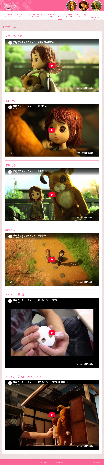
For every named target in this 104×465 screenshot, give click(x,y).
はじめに (8, 16)
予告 (60, 16)
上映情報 (69, 16)
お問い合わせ (95, 18)
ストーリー (20, 16)
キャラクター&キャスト (36, 16)
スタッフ (51, 16)
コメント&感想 (81, 16)
